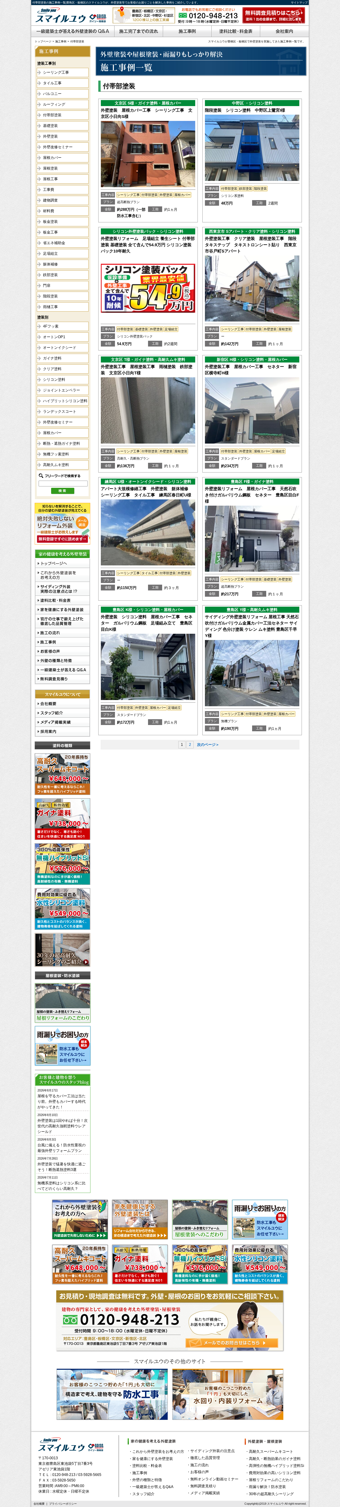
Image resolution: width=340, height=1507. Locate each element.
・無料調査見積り (201, 1486)
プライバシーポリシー (63, 1503)
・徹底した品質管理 (203, 1458)
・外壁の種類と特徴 (145, 1480)
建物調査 (50, 200)
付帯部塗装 (52, 115)
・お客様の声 (198, 1472)
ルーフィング (54, 104)
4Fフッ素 (51, 326)
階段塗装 (50, 296)
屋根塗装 (50, 168)
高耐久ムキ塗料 (56, 465)
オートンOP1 (54, 337)
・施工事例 (138, 1473)
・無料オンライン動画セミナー (212, 1479)
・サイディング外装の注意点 (211, 1451)
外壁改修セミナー (58, 147)
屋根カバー (52, 158)
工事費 (48, 190)
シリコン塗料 (54, 379)
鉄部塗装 (50, 275)
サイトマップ (299, 2)
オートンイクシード (59, 348)
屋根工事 (50, 179)
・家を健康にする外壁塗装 (151, 1459)
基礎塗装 (50, 126)
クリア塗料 (52, 369)
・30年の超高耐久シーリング (269, 1494)
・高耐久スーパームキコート (269, 1451)
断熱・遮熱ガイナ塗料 (61, 443)
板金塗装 (50, 222)
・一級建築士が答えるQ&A (151, 1487)
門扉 (46, 285)
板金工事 (50, 232)
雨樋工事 (50, 307)
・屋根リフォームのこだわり (269, 1480)
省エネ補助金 (54, 243)
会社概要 (39, 1503)
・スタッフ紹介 (142, 1494)
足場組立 (50, 253)
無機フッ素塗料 (56, 454)
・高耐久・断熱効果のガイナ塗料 (273, 1459)
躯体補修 (50, 264)
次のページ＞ (208, 745)
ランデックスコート (59, 411)
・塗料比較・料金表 (145, 1466)
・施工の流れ (198, 1465)
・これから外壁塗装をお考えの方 (156, 1451)
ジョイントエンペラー (61, 390)
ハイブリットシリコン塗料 (65, 401)
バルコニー (52, 94)
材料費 (48, 211)
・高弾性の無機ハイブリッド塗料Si (274, 1466)
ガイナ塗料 (52, 358)
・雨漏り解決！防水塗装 (265, 1487)
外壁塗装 (50, 136)
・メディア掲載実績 (203, 1493)
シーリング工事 (56, 72)
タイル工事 (52, 83)
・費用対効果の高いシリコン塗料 (273, 1473)
